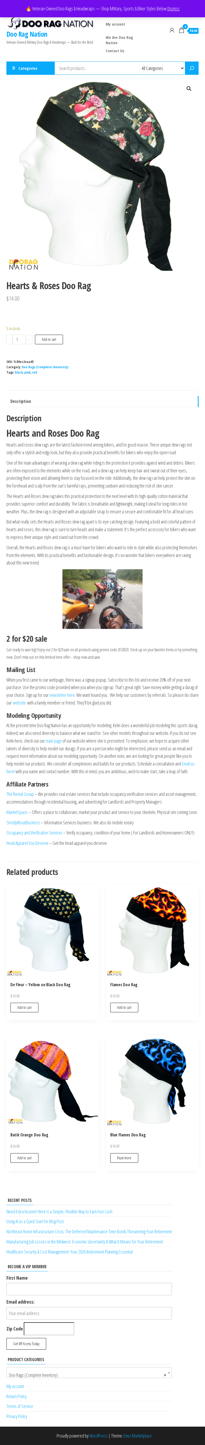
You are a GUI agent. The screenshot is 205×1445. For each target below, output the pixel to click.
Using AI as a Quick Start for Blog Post (35, 1221)
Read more (124, 1157)
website (19, 702)
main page (54, 741)
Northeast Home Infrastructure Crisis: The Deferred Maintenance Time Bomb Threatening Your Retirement (89, 1231)
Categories (27, 68)
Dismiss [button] (173, 8)
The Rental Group (20, 794)
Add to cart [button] (24, 1007)
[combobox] (89, 1372)
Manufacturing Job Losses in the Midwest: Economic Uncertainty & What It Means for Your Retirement (84, 1241)
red (34, 372)
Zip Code (14, 1328)
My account (115, 24)
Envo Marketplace (138, 1435)
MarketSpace (16, 812)
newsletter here (62, 695)
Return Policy (16, 1396)
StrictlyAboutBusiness (23, 822)
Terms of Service (19, 1406)
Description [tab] (20, 401)
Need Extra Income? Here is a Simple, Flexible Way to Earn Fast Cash (59, 1211)
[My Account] (171, 30)
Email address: (20, 1302)
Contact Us (115, 50)
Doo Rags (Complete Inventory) (45, 367)
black (19, 372)
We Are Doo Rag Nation (119, 39)
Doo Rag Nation (27, 34)
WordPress (98, 1435)
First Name (17, 1278)
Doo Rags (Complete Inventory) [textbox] (87, 1375)
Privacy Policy (16, 1416)
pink (27, 372)
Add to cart (49, 339)
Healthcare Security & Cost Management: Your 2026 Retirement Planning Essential (69, 1251)
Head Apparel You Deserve (27, 843)
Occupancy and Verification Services (34, 832)
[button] (189, 88)
